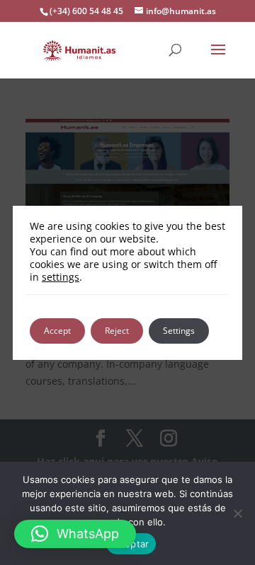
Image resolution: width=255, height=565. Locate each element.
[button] (75, 534)
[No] (237, 513)
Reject (117, 331)
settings (60, 277)
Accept (57, 331)
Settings (179, 331)
